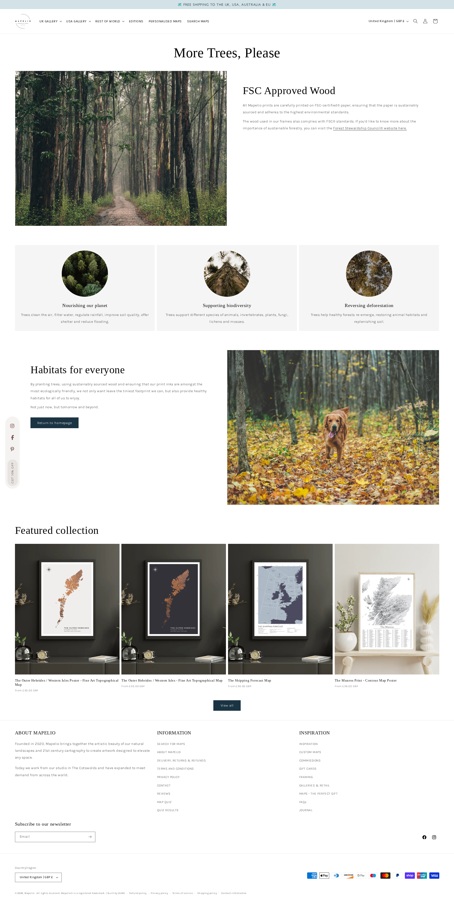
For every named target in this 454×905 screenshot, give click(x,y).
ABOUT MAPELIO (169, 752)
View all (227, 705)
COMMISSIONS (310, 760)
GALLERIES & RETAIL (314, 785)
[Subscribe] (90, 837)
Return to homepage (54, 423)
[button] (50, 21)
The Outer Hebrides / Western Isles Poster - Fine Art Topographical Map (67, 682)
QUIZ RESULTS (168, 810)
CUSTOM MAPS (310, 752)
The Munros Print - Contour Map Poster (366, 680)
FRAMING (306, 777)
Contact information (234, 893)
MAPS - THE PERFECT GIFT (318, 793)
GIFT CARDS (308, 768)
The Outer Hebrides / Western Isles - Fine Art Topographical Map (172, 680)
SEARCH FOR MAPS (171, 744)
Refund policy (138, 893)
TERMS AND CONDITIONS (175, 768)
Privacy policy (159, 893)
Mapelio (29, 893)
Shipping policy (207, 893)
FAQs (303, 802)
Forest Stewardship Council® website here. (370, 128)
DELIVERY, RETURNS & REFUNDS (181, 760)
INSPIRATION (308, 744)
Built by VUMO (116, 893)
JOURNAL (306, 810)
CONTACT (164, 785)
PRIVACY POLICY (168, 777)
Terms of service (182, 893)
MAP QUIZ (164, 802)
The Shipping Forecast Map (249, 680)
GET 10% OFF (12, 473)
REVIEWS (164, 793)
